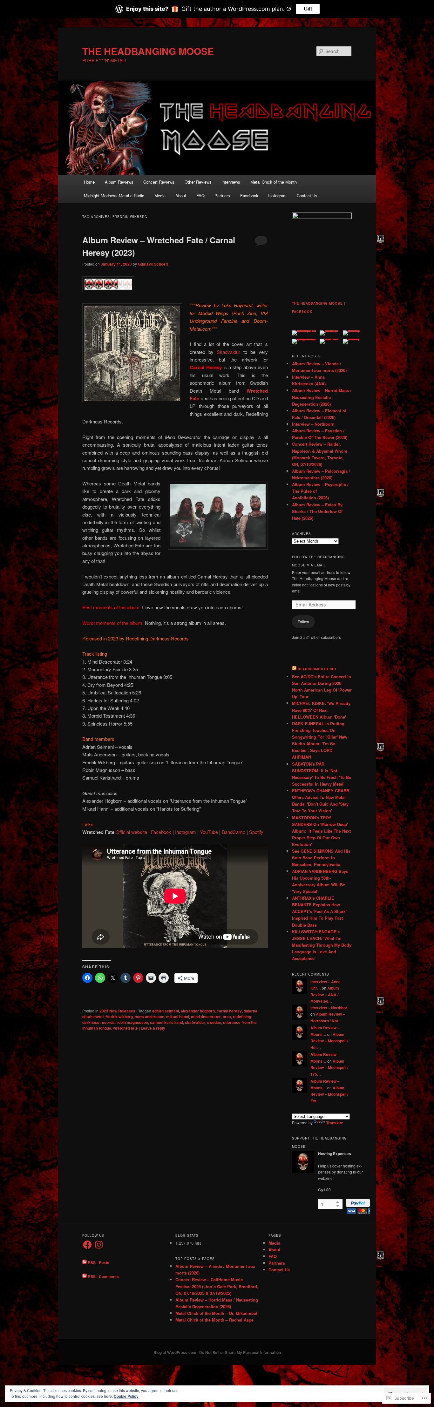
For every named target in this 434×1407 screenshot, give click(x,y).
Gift (308, 8)
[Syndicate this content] (294, 669)
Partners (222, 196)
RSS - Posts (98, 1262)
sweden (214, 1022)
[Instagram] (99, 1245)
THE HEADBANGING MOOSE (148, 51)
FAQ (200, 196)
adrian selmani (165, 1011)
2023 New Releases (117, 1011)
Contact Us (307, 196)
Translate (334, 1123)
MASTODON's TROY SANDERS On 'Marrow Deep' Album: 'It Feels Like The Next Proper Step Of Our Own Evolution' (321, 831)
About (180, 196)
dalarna (250, 1011)
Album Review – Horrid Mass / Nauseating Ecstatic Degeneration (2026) (321, 397)
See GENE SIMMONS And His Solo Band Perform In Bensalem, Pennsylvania (321, 857)
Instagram (277, 196)
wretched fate (125, 1028)
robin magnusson (132, 1022)
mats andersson (149, 1016)
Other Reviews (198, 182)
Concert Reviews (158, 182)
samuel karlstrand (166, 1022)
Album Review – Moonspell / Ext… (329, 1094)
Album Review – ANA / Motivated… (324, 994)
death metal (93, 1016)
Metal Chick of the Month (273, 182)
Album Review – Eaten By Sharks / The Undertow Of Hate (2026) (317, 511)
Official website (131, 832)
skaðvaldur (195, 1022)
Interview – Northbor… (330, 1008)
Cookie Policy (126, 1396)
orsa (227, 1016)
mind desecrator (206, 1016)
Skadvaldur (228, 351)
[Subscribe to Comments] (84, 1276)
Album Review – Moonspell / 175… (329, 1067)
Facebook (249, 196)
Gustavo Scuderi (153, 264)
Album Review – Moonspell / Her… (329, 1041)
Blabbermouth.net (317, 669)
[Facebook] (87, 1245)
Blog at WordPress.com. (175, 1352)
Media (160, 196)
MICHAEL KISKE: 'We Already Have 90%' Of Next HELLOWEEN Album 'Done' (321, 710)
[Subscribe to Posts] (84, 1262)
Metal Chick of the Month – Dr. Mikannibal (216, 1313)
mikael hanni (177, 1016)
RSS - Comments (103, 1276)
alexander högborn (198, 1011)
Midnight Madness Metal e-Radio (114, 196)
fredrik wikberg (119, 1016)
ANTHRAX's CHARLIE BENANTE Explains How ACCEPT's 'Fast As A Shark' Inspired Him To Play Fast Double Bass (319, 911)
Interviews (230, 182)
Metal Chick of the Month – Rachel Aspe (214, 1320)
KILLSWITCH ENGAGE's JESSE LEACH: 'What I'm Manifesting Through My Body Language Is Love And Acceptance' (321, 945)
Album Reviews (119, 182)
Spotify (256, 832)
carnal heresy (229, 1011)
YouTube (209, 832)
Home (89, 182)
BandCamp (233, 832)
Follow (303, 621)
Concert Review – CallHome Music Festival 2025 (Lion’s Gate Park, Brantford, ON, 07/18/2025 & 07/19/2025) (216, 1286)
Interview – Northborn (313, 424)
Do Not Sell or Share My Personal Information (240, 1352)
